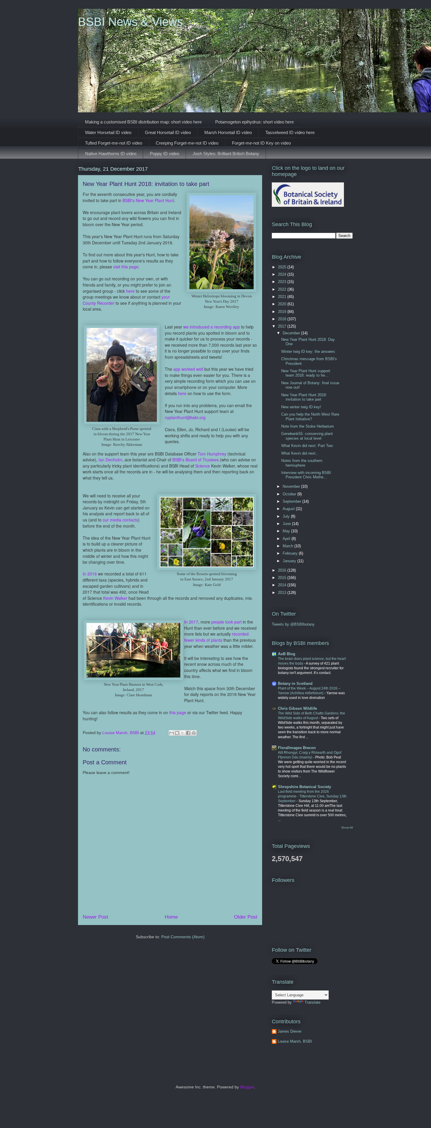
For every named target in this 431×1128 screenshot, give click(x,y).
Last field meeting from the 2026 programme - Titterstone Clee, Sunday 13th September (312, 796)
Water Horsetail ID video (108, 132)
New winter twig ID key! (301, 407)
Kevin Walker (115, 598)
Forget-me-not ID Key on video (261, 142)
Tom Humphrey (212, 454)
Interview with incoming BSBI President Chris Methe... (306, 475)
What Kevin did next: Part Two (307, 445)
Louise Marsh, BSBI (295, 1041)
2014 (282, 585)
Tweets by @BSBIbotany (293, 624)
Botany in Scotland (295, 683)
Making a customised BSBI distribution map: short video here (143, 121)
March (288, 546)
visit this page (125, 267)
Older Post (245, 917)
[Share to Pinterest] (194, 733)
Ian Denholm (110, 460)
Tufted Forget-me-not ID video (113, 142)
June (287, 523)
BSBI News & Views (130, 21)
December (292, 333)
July (287, 516)
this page (177, 712)
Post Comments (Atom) (183, 936)
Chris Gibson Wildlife (297, 708)
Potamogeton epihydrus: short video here (254, 121)
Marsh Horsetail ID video (228, 132)
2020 (282, 304)
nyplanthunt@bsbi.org (185, 417)
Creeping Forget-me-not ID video (187, 142)
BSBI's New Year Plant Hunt (148, 200)
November (292, 486)
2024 (282, 274)
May (287, 531)
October (290, 494)
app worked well (188, 369)
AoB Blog (286, 654)
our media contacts (120, 520)
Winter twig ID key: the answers (308, 351)
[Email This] (171, 733)
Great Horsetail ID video (168, 132)
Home (171, 917)
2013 (282, 592)
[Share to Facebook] (188, 733)
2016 (282, 570)
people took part (226, 622)
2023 (282, 282)
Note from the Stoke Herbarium (307, 426)
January (290, 561)
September (292, 501)
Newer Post (95, 917)
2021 (282, 296)
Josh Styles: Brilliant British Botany (226, 153)
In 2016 (90, 574)
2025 (282, 267)
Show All (347, 827)
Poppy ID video (164, 153)
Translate (312, 1002)
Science (202, 466)
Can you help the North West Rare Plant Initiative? (310, 416)
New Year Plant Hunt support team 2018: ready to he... (305, 373)
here (130, 291)
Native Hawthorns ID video (110, 153)
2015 (282, 577)
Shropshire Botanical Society (304, 787)
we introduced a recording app (211, 327)
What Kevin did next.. (299, 453)
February (291, 553)
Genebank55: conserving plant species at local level (307, 436)
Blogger (247, 1087)
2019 (282, 311)
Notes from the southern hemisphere (301, 463)
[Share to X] (183, 733)
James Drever (289, 1031)
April (287, 538)
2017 (282, 326)
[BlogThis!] (177, 733)
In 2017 (191, 622)
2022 (282, 289)
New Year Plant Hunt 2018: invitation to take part (304, 397)
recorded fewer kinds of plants (216, 637)
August (289, 509)
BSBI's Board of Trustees (195, 460)
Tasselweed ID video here (290, 132)
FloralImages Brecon (297, 748)
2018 (282, 319)
